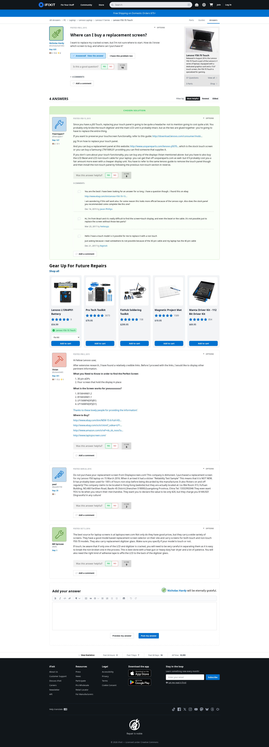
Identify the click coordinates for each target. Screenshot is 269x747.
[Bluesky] (207, 709)
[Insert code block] (86, 598)
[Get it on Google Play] (139, 682)
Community (86, 5)
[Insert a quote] (91, 598)
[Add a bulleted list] (102, 598)
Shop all (54, 271)
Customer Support (58, 676)
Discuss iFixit (55, 680)
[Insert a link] (69, 598)
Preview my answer (122, 635)
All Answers (55, 20)
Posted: (78, 28)
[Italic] (60, 598)
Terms (105, 680)
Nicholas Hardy (177, 590)
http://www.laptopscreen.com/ (89, 435)
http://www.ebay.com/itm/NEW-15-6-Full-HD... (97, 420)
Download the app (138, 666)
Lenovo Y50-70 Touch (123, 20)
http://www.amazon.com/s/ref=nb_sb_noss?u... (98, 430)
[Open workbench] (197, 5)
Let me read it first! (177, 682)
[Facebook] (179, 709)
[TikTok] (173, 709)
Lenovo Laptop (85, 20)
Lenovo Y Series (102, 20)
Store (101, 5)
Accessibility (107, 671)
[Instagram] (190, 709)
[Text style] (78, 598)
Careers (53, 685)
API (50, 694)
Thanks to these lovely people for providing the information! (105, 410)
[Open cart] (211, 5)
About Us (53, 671)
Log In (228, 4)
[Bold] (55, 598)
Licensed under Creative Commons (142, 742)
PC (65, 20)
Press (78, 671)
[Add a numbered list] (107, 598)
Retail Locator (82, 689)
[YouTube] (196, 709)
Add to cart (65, 343)
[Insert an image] (124, 598)
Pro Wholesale (82, 685)
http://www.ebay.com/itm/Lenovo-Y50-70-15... (106, 196)
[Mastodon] (201, 709)
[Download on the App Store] (139, 673)
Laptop (72, 20)
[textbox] (134, 616)
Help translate (56, 709)
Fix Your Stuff (67, 5)
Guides (201, 20)
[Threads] (212, 709)
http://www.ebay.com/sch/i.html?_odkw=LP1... (97, 425)
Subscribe (212, 677)
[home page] (47, 4)
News (78, 676)
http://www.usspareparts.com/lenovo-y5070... (154, 146)
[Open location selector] (204, 5)
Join (219, 4)
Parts (191, 20)
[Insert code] (65, 598)
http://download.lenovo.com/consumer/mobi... (177, 136)
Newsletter (54, 689)
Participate (81, 680)
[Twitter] (184, 709)
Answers (213, 20)
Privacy (105, 676)
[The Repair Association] (218, 709)
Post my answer (148, 635)
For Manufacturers (84, 694)
